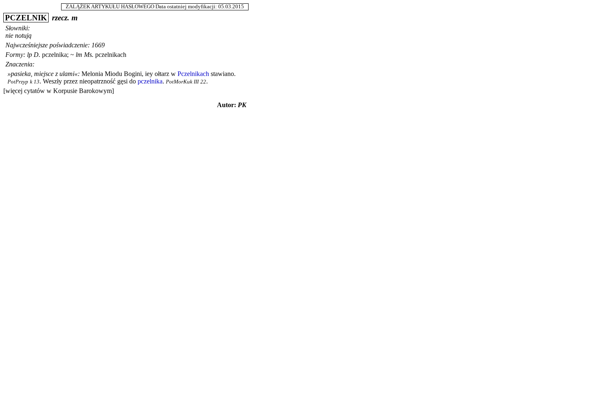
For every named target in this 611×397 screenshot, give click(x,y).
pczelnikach (110, 54)
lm (79, 54)
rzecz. (60, 17)
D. (37, 54)
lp (29, 54)
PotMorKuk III (182, 82)
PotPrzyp (17, 82)
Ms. (89, 54)
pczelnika (54, 54)
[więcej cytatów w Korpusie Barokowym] (58, 90)
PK (242, 104)
